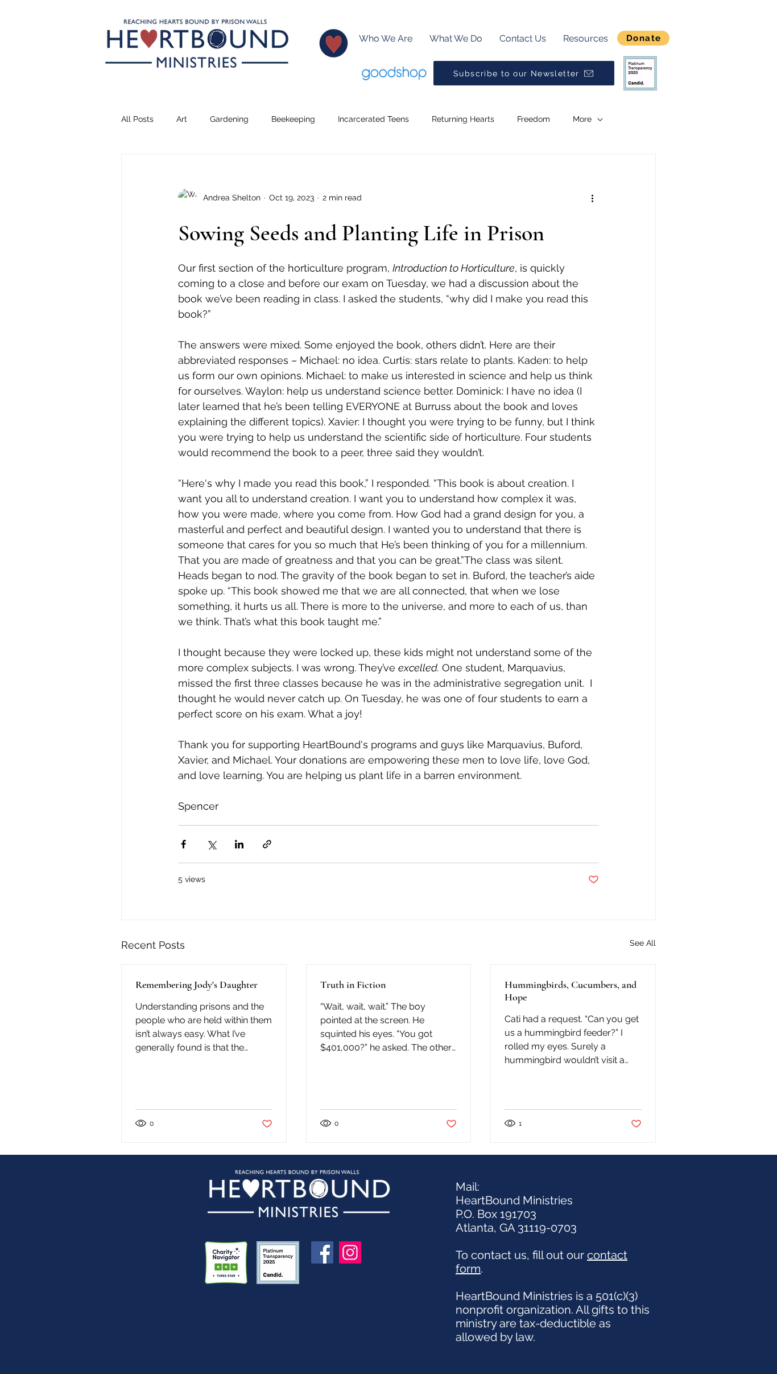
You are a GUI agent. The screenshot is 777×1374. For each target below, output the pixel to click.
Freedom (533, 119)
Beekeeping (293, 119)
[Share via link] (267, 844)
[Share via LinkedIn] (239, 844)
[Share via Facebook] (183, 844)
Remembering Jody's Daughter (196, 984)
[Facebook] (322, 1252)
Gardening (229, 119)
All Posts (137, 119)
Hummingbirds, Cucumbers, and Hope (571, 990)
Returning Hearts (463, 119)
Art (181, 119)
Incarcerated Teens (373, 119)
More (582, 119)
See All (643, 943)
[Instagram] (350, 1252)
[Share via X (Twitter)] (211, 844)
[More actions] (592, 197)
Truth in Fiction (353, 984)
